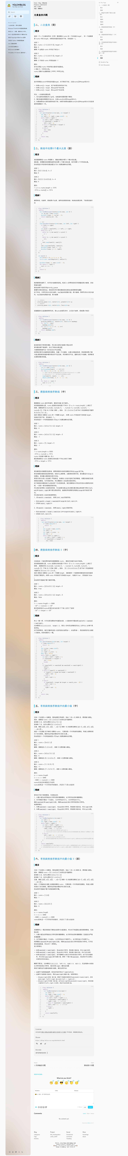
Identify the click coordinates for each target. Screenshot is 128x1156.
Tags (35, 1136)
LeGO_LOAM (53, 1136)
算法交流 (44, 3)
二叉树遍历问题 (40, 1065)
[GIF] (41, 1107)
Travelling (68, 1138)
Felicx (64, 1143)
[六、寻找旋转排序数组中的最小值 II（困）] (34, 858)
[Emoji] (39, 1107)
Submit (90, 1107)
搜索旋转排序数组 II (51, 549)
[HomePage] (9, 16)
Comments (69, 1136)
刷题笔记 (40, 8)
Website (76, 1090)
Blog (40, 3)
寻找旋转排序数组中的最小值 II (57, 858)
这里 (60, 347)
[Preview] (46, 1107)
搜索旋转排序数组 (50, 391)
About (84, 1136)
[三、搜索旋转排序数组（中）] (34, 391)
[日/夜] (22, 1152)
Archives (36, 1138)
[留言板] (16, 1152)
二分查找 (45, 24)
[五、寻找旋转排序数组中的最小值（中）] (34, 706)
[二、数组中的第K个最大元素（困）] (34, 148)
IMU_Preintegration (55, 1134)
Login (85, 1107)
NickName (37, 1090)
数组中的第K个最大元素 (53, 148)
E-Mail (56, 1090)
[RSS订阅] (19, 1152)
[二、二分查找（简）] (34, 24)
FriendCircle (69, 1134)
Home (35, 3)
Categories (37, 1134)
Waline (89, 1123)
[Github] (9, 1152)
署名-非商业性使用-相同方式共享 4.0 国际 (53, 1032)
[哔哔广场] (12, 1152)
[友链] (20, 16)
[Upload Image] (44, 1107)
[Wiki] (15, 16)
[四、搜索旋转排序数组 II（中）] (34, 549)
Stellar (71, 1143)
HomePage (85, 1134)
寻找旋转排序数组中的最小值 (56, 706)
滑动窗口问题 (89, 1065)
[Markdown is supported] (36, 1107)
